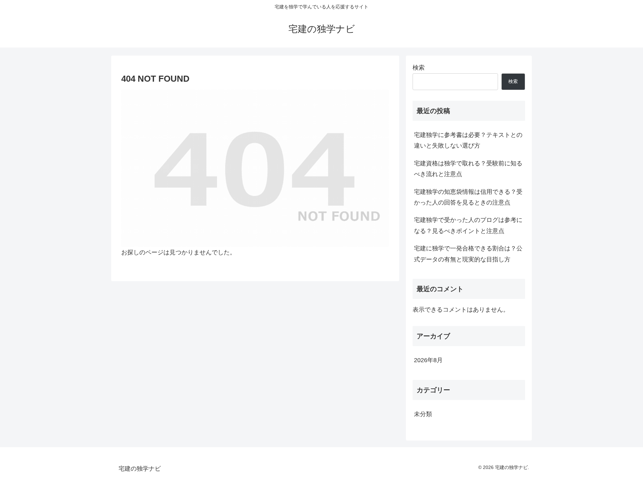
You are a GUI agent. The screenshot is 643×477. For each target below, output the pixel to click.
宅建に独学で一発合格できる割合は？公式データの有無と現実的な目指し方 (468, 253)
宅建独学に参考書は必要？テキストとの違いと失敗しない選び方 (468, 140)
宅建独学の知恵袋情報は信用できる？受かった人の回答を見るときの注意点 (468, 197)
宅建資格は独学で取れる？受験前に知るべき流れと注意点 (468, 168)
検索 (419, 67)
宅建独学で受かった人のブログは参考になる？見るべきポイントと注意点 (468, 225)
